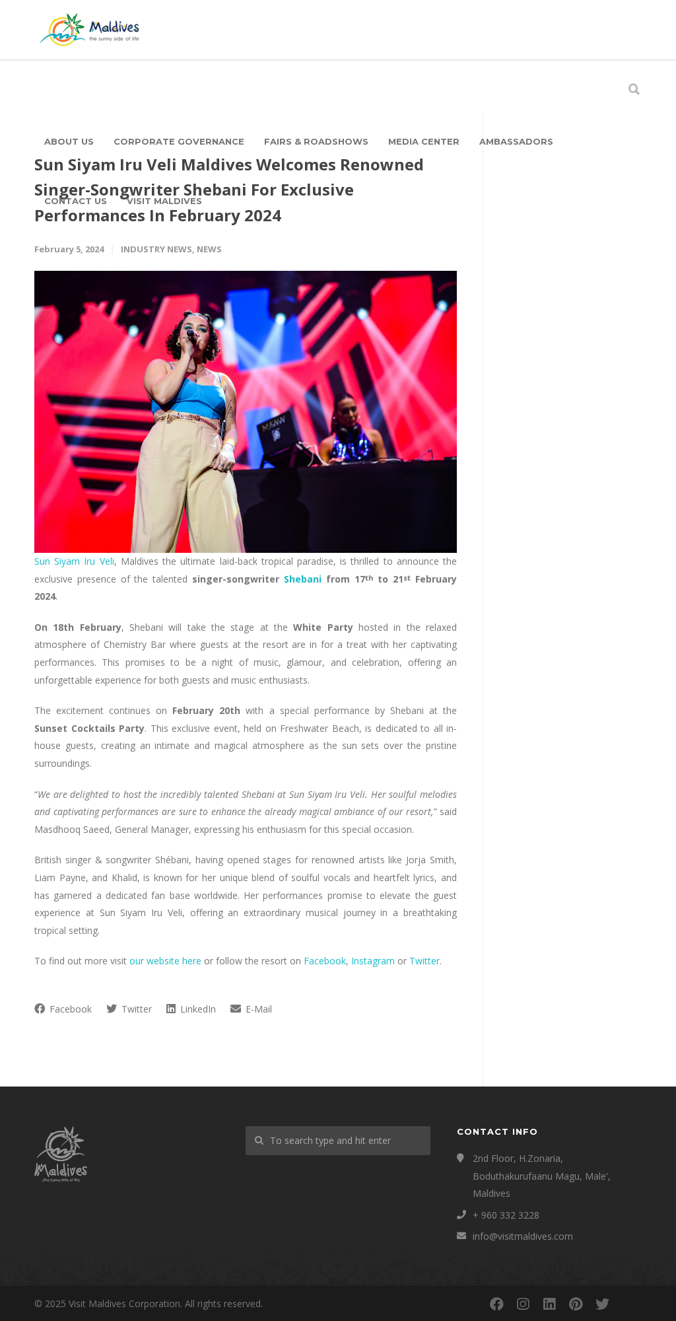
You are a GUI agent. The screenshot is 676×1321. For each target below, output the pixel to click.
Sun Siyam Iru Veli (74, 561)
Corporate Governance (179, 141)
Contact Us (75, 201)
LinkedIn (197, 1009)
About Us (69, 141)
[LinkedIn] (549, 1304)
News (209, 249)
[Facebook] (496, 1304)
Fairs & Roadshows (316, 141)
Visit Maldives (164, 201)
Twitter (424, 960)
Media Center (423, 141)
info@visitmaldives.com (523, 1236)
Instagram (373, 960)
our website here (165, 960)
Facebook (325, 960)
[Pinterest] (575, 1304)
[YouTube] (628, 1304)
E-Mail (257, 1009)
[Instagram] (523, 1304)
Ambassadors (516, 141)
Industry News (156, 249)
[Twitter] (602, 1304)
